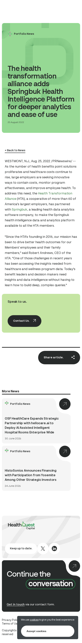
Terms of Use (10, 623)
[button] (30, 151)
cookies (34, 620)
